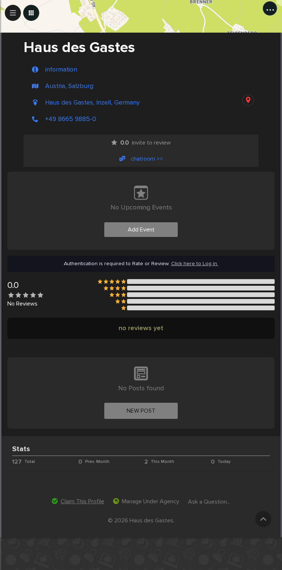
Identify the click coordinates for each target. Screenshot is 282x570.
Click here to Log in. (194, 263)
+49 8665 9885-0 (70, 119)
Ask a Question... (209, 501)
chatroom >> (147, 158)
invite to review (145, 142)
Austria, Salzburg (69, 86)
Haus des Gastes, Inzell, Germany (92, 102)
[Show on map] (248, 100)
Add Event (141, 229)
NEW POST (141, 410)
